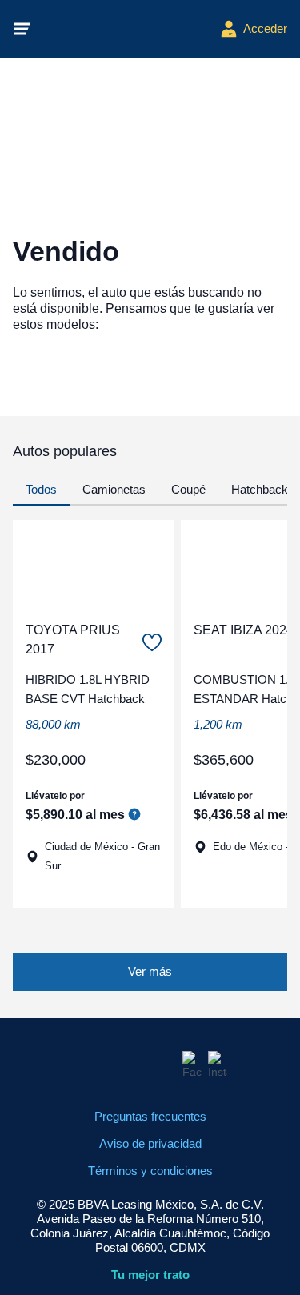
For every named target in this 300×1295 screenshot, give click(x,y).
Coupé (188, 489)
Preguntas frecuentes (150, 1116)
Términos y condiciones (150, 1170)
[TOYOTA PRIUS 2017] (93, 564)
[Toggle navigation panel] (22, 29)
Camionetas (114, 489)
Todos (41, 489)
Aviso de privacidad (150, 1143)
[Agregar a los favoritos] (152, 642)
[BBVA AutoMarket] (125, 29)
